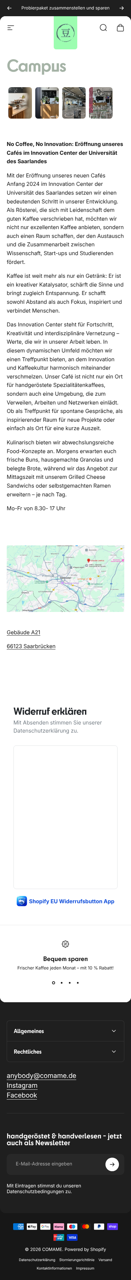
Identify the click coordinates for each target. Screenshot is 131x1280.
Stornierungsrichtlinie (77, 1260)
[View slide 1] (53, 983)
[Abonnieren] (112, 1164)
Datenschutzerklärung (41, 730)
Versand (105, 1260)
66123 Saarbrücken (31, 646)
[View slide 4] (78, 983)
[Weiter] (121, 8)
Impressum (85, 1268)
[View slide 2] (61, 983)
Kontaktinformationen (54, 1268)
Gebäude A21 (23, 632)
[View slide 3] (70, 983)
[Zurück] (9, 8)
